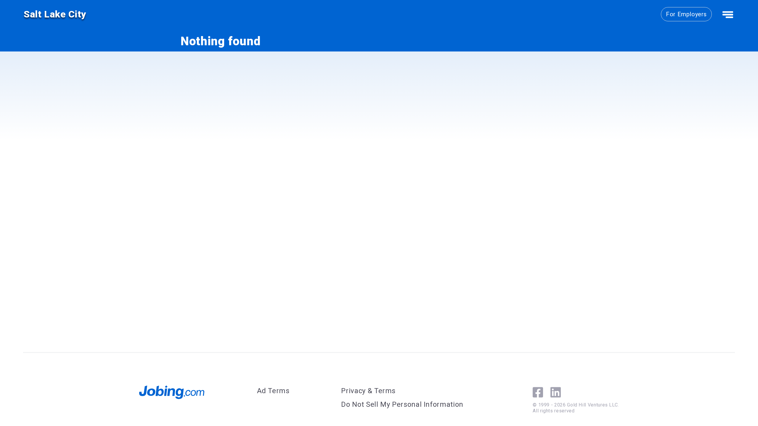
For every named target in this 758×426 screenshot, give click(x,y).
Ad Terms (273, 391)
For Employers (686, 14)
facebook (538, 392)
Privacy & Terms (368, 391)
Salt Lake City (55, 14)
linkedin (555, 392)
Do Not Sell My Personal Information (402, 404)
